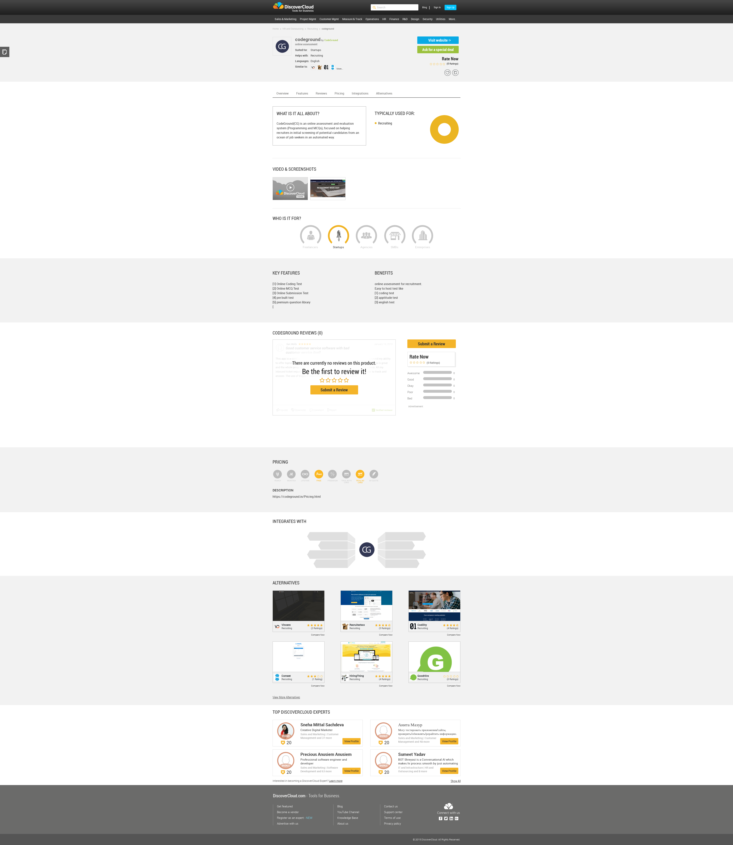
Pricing (339, 93)
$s (295, 7)
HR (384, 19)
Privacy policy (392, 823)
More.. (452, 19)
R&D (405, 19)
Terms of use (392, 818)
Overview (282, 93)
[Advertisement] (427, 427)
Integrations (360, 93)
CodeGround (331, 40)
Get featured (285, 806)
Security (428, 19)
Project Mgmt (308, 19)
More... (340, 68)
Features (302, 93)
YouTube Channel (348, 812)
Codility (422, 625)
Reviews (321, 93)
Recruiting (385, 123)
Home (276, 28)
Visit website (438, 40)
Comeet (286, 676)
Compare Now (318, 634)
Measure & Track (352, 19)
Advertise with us (287, 823)
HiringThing (357, 676)
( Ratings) (452, 63)
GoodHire (423, 676)
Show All (456, 781)
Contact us (391, 806)
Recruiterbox (357, 625)
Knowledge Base (347, 818)
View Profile (351, 741)
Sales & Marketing (285, 19)
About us (342, 823)
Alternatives (384, 93)
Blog (424, 7)
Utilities (440, 19)
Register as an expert (294, 818)
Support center (393, 812)
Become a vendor (288, 812)
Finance (394, 19)
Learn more (335, 781)
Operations (372, 19)
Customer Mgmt (329, 19)
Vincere (286, 625)
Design (415, 19)
